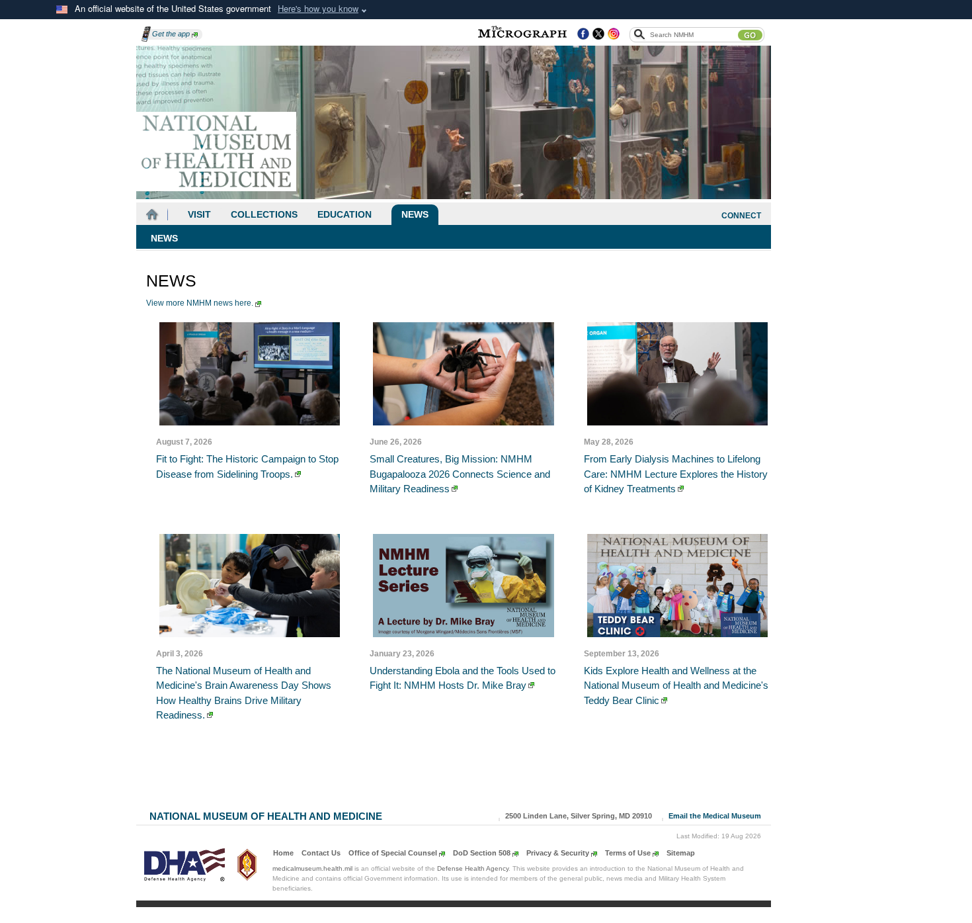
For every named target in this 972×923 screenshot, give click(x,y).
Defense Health (472, 868)
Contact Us (321, 853)
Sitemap (681, 853)
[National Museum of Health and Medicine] (216, 151)
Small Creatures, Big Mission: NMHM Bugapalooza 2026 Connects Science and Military (460, 473)
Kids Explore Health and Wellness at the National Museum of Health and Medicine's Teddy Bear (676, 685)
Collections (264, 214)
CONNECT (741, 215)
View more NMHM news (199, 303)
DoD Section (481, 853)
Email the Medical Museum (714, 816)
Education (344, 214)
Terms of (628, 853)
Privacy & (557, 853)
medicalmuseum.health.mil (312, 868)
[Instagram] (614, 34)
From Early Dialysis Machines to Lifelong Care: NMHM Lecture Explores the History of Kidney (676, 473)
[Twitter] (598, 34)
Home (283, 853)
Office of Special (392, 853)
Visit (199, 214)
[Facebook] (583, 34)
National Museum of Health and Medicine (265, 815)
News (414, 214)
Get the (171, 34)
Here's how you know (318, 8)
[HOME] (152, 214)
